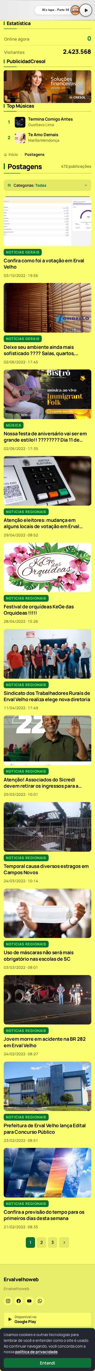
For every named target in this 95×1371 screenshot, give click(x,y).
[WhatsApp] (40, 1301)
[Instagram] (8, 1301)
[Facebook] (18, 1301)
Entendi (47, 1363)
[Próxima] (64, 1242)
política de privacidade (36, 1351)
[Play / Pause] (85, 10)
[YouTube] (29, 1301)
